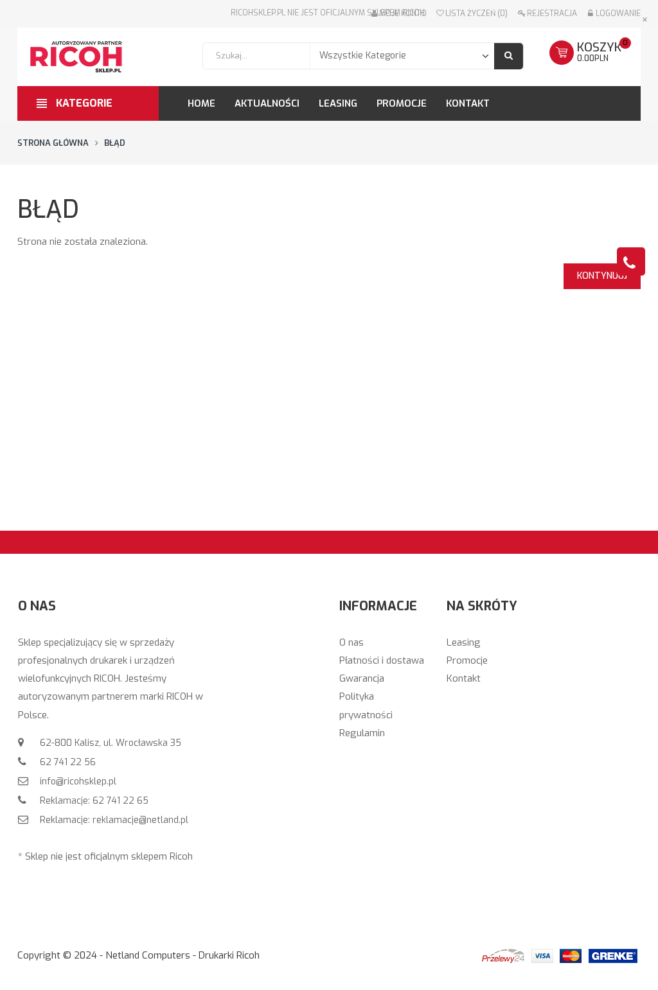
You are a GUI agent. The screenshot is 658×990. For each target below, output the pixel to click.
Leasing (464, 642)
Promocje (467, 660)
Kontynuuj (602, 276)
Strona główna (53, 142)
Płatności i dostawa (381, 660)
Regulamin (362, 733)
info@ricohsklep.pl (76, 781)
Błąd (114, 142)
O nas (351, 642)
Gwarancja (361, 678)
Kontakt (464, 678)
